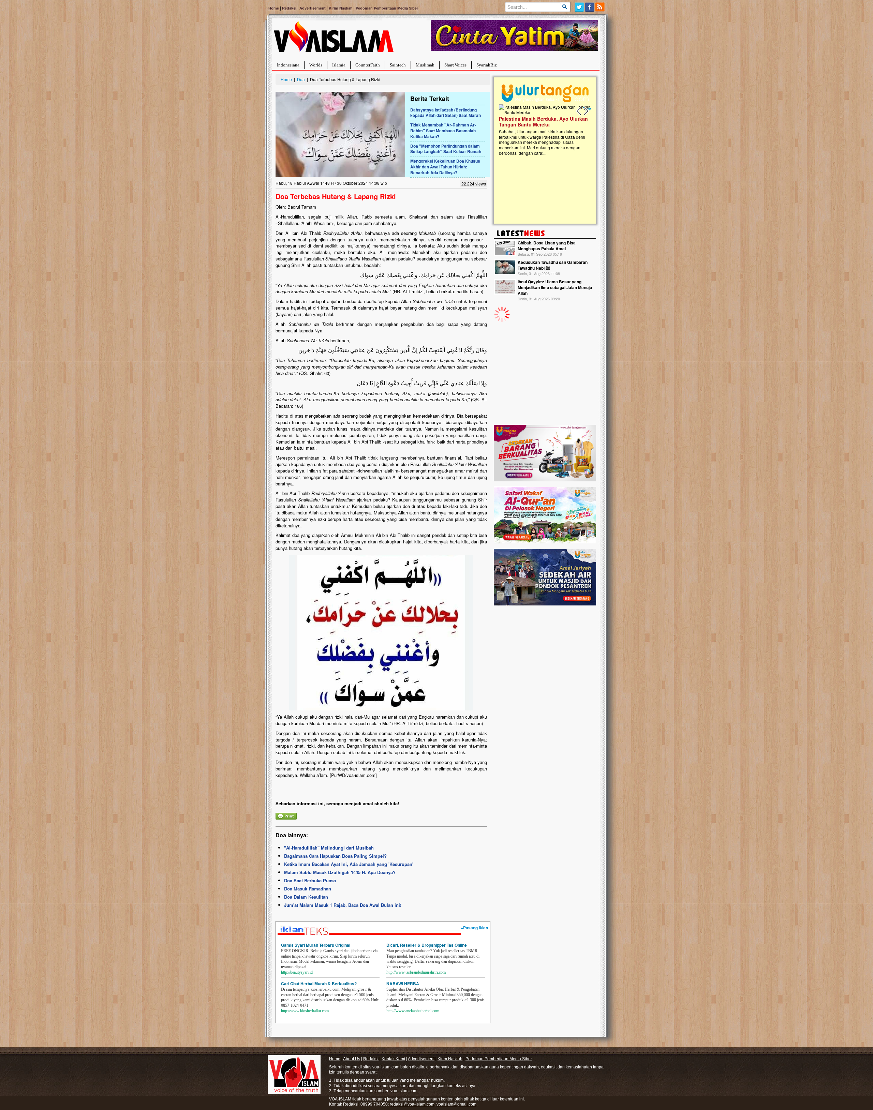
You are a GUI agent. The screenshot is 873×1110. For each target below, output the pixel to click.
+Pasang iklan (474, 928)
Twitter (579, 7)
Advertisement (312, 8)
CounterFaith (367, 65)
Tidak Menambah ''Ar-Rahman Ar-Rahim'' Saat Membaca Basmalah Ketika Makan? (443, 130)
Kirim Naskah (341, 8)
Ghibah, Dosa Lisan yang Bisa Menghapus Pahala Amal (547, 246)
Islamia (338, 65)
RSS (600, 7)
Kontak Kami (393, 1058)
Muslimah (425, 65)
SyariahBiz (486, 65)
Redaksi (289, 8)
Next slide (585, 111)
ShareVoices (455, 65)
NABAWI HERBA (402, 983)
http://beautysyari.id (297, 972)
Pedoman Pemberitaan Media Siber (387, 8)
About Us (351, 1058)
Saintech (398, 65)
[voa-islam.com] (333, 39)
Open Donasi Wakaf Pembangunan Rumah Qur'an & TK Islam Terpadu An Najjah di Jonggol (543, 130)
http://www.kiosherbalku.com (305, 1010)
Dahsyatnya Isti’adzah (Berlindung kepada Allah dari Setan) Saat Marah (445, 113)
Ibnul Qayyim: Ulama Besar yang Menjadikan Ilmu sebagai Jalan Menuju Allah (555, 287)
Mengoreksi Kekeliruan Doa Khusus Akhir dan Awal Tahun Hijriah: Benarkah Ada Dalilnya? (445, 167)
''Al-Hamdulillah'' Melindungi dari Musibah (329, 847)
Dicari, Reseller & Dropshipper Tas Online (426, 945)
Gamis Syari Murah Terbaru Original (315, 945)
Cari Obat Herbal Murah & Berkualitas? (319, 983)
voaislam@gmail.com (456, 1104)
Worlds (315, 65)
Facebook (590, 7)
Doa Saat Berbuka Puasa (310, 880)
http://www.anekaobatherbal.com (412, 1010)
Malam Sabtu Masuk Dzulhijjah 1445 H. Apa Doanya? (340, 872)
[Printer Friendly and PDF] (286, 815)
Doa (301, 79)
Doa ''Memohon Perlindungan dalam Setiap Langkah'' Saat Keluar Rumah (445, 149)
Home (273, 8)
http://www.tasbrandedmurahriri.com (416, 972)
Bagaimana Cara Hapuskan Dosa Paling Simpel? (335, 856)
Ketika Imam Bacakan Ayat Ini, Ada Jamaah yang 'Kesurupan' (348, 864)
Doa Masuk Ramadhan (307, 888)
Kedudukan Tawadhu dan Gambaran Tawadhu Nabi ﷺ (553, 265)
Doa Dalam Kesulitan (306, 897)
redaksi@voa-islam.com (412, 1104)
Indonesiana (288, 65)
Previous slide (579, 111)
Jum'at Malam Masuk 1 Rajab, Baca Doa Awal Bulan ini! (342, 905)
